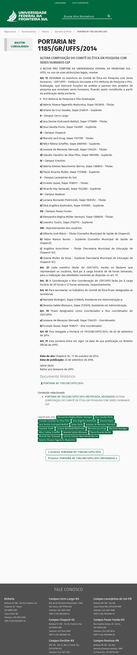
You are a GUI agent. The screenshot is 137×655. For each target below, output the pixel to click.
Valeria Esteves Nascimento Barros (81, 436)
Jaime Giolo (77, 425)
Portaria (45, 32)
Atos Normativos (29, 32)
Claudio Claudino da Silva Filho (54, 421)
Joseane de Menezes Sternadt (100, 425)
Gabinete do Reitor (63, 32)
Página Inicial (10, 32)
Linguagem (60, 3)
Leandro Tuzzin (46, 428)
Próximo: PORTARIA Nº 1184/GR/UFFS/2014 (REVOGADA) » (82, 458)
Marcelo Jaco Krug (97, 428)
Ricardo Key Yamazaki (49, 436)
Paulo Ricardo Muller (100, 432)
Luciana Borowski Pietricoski (71, 428)
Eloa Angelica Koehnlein (85, 421)
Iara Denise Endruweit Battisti (53, 425)
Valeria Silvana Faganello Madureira (57, 440)
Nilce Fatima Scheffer (49, 432)
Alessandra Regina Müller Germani (74, 417)
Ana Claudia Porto (104, 417)
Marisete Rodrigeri (118, 428)
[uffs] (28, 16)
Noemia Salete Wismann (75, 432)
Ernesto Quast (106, 421)
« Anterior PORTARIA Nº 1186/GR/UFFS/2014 (74, 452)
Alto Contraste (80, 3)
